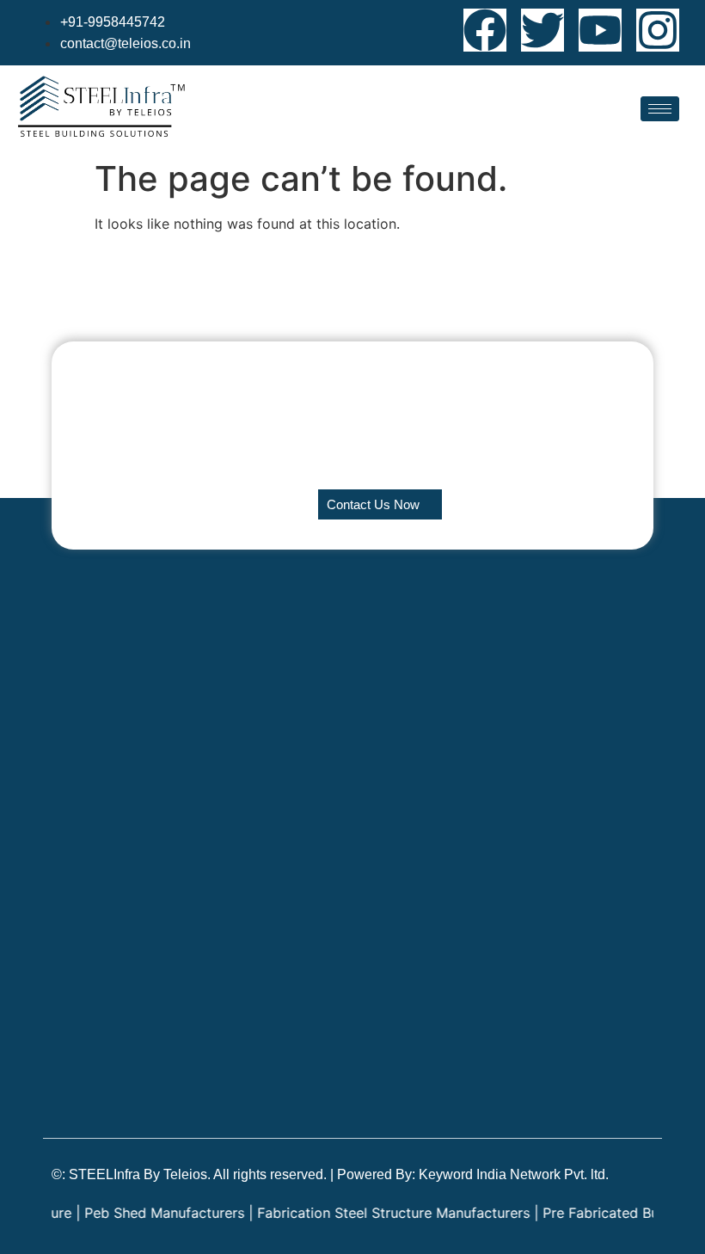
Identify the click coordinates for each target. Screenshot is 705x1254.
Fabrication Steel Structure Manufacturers (380, 1212)
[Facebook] (484, 30)
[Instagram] (657, 30)
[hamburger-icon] (660, 108)
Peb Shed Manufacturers (151, 1212)
